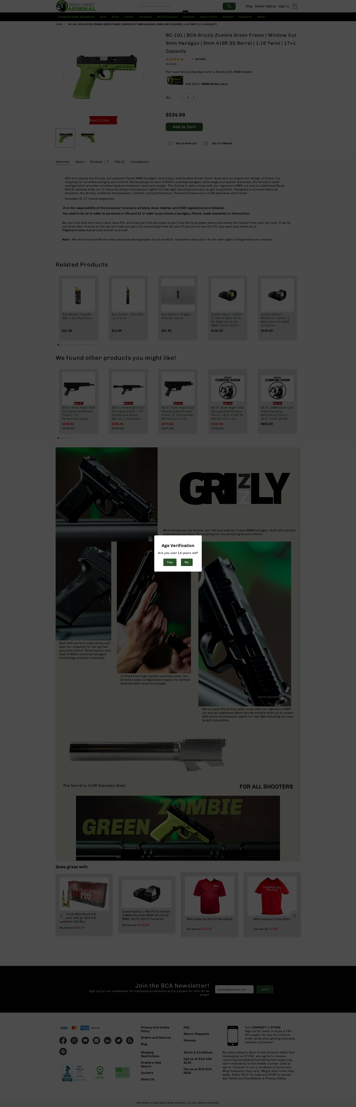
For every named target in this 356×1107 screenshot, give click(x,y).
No (187, 562)
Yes (170, 562)
